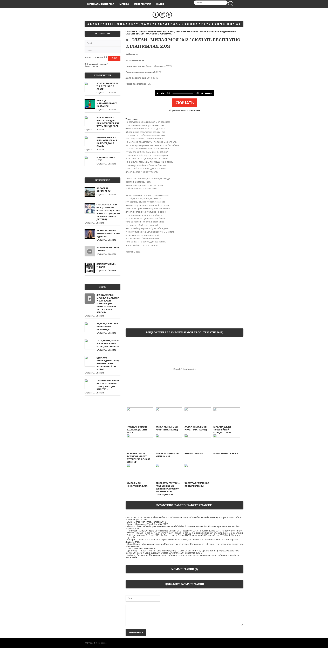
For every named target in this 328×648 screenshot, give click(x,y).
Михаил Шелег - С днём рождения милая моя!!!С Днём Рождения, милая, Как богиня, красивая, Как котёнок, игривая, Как (183, 527)
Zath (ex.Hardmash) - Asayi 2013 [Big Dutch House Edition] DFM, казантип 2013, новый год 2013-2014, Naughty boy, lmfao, (183, 536)
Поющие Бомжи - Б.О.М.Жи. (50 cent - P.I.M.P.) (137, 429)
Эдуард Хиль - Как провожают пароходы (107, 326)
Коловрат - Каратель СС (104, 190)
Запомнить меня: (94, 57)
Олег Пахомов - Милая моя (141, 548)
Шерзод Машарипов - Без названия (107, 103)
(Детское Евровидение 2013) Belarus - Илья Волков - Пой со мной (108, 363)
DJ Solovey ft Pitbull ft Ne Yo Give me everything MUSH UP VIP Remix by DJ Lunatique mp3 (168, 489)
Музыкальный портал (100, 4)
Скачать (184, 102)
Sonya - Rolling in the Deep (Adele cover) (107, 86)
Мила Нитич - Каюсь (225, 453)
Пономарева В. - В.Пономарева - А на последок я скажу (107, 142)
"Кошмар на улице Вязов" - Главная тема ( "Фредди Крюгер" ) (108, 385)
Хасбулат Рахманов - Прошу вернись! (197, 484)
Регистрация (91, 66)
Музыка (124, 4)
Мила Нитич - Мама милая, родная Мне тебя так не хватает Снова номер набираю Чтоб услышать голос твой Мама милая (184, 545)
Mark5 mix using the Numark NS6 (168, 455)
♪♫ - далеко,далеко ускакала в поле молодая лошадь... (108, 343)
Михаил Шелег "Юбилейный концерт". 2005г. (222, 429)
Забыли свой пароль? (96, 64)
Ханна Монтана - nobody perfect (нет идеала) (108, 233)
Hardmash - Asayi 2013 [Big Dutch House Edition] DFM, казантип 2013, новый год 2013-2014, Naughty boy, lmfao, (184, 530)
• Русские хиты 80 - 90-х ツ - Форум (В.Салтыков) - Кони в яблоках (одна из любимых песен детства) (108, 212)
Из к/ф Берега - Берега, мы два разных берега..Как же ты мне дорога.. (108, 122)
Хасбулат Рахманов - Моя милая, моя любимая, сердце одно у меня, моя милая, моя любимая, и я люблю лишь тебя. (182, 556)
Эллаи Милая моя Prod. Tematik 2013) (167, 428)
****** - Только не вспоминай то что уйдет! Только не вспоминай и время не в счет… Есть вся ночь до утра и (185, 532)
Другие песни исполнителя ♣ (184, 110)
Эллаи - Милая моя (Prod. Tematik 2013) (147, 523)
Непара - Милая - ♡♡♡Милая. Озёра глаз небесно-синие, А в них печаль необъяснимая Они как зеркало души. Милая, (182, 540)
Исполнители (142, 4)
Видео (160, 4)
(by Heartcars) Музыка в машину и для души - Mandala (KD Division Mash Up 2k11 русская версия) (108, 303)
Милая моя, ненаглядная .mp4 (137, 484)
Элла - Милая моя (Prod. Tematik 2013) (147, 521)
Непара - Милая (193, 453)
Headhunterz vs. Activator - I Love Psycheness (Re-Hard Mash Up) (139, 458)
